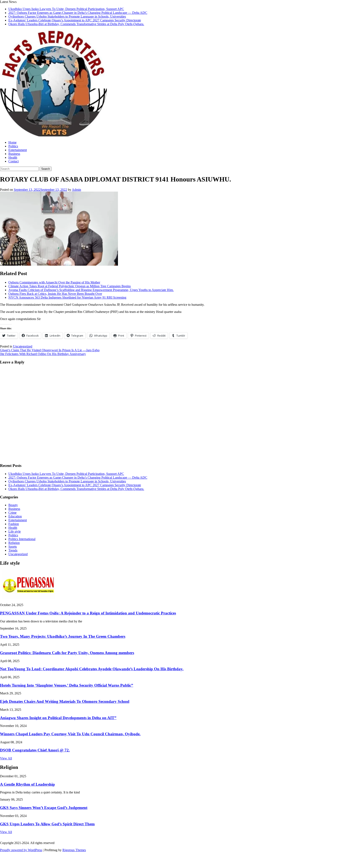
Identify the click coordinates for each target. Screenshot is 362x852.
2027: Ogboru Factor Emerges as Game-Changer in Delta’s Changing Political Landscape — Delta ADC (77, 12)
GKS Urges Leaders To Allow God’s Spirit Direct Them (47, 824)
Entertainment (17, 150)
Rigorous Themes (74, 850)
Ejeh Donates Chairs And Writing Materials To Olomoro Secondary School (64, 701)
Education (15, 516)
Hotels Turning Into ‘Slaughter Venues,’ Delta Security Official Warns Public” (66, 685)
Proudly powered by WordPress (21, 850)
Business (14, 154)
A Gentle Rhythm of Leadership (27, 784)
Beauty (13, 505)
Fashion (13, 524)
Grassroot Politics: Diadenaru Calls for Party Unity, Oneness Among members (67, 653)
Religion (14, 543)
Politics (13, 146)
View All (6, 758)
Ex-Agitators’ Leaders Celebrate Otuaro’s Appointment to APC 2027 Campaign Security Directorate (74, 20)
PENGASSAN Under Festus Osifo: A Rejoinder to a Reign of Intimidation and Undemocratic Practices (88, 613)
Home (12, 142)
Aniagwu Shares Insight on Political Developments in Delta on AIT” (58, 718)
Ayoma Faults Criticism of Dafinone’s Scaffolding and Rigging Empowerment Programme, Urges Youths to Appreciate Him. (91, 290)
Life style (14, 531)
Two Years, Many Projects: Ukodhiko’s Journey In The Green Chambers (62, 636)
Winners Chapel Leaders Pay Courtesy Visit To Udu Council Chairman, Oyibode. (70, 734)
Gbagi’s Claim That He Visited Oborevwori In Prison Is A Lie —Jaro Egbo (50, 350)
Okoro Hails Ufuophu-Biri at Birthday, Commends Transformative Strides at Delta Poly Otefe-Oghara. (76, 24)
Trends (12, 550)
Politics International (21, 539)
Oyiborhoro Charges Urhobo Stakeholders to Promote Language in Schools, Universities (67, 16)
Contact (13, 161)
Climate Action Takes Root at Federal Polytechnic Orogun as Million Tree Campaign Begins (69, 286)
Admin (76, 189)
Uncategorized (22, 346)
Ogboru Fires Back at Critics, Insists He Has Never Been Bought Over (55, 293)
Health (12, 157)
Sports (12, 546)
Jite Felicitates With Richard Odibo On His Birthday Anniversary (43, 354)
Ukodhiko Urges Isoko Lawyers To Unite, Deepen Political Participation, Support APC (66, 9)
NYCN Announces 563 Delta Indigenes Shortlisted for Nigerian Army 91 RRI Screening (67, 297)
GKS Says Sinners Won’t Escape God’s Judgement (43, 807)
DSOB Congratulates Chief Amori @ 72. (35, 750)
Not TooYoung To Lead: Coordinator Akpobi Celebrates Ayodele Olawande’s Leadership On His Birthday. (92, 669)
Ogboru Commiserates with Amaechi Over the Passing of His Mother (54, 282)
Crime (12, 512)
